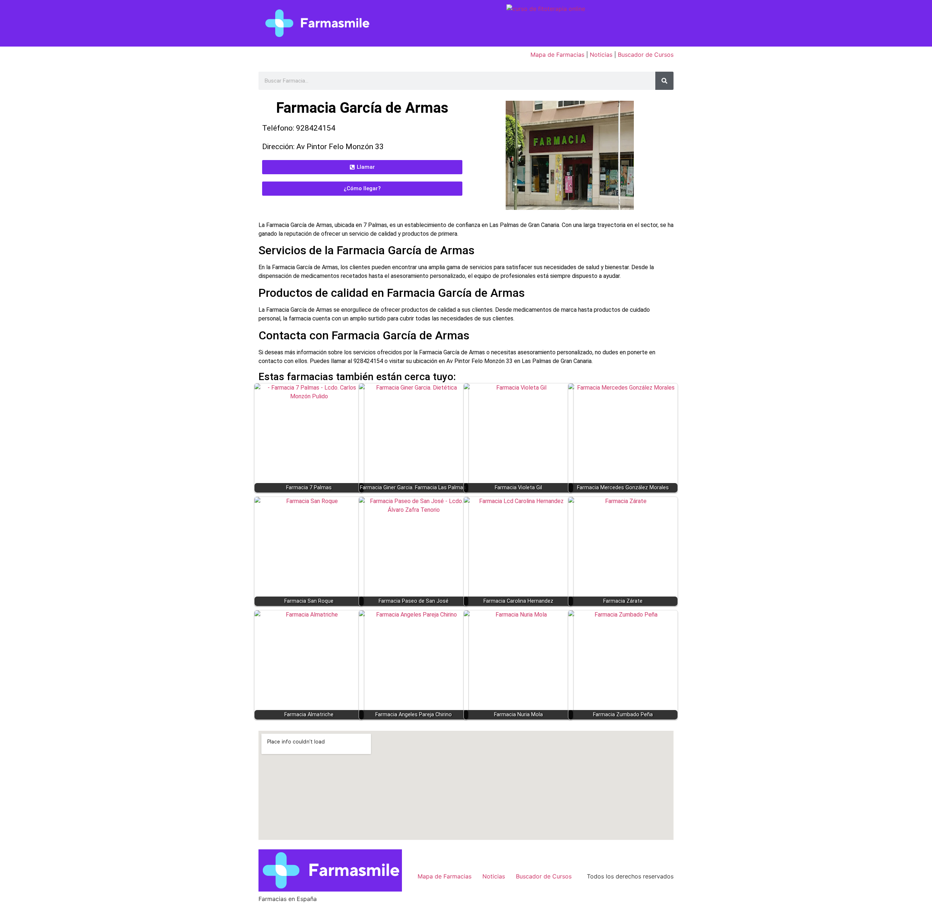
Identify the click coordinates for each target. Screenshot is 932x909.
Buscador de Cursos (646, 54)
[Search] (664, 81)
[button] (362, 167)
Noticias (601, 54)
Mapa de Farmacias (557, 54)
